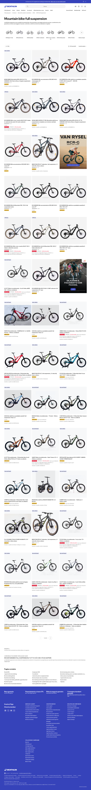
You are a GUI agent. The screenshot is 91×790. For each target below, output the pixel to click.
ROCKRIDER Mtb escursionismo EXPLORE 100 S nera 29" (44, 206)
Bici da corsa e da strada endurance (13, 683)
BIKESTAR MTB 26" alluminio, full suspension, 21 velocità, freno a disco (45, 540)
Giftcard (84, 10)
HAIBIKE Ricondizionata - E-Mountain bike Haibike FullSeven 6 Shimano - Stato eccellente (73, 625)
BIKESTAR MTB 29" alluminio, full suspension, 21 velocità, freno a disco (45, 165)
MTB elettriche (19, 37)
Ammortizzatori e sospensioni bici (40, 675)
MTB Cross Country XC (50, 38)
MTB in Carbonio (40, 37)
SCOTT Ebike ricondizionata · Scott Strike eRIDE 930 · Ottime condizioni (17, 289)
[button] (25, 128)
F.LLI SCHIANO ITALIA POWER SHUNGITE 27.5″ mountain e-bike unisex (16, 540)
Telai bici (62, 681)
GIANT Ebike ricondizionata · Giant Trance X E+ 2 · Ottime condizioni (45, 458)
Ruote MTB (6, 672)
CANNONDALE (7, 655)
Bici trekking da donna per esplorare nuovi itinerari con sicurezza (47, 679)
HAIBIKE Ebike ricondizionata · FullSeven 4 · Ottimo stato (71, 500)
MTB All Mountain (61, 37)
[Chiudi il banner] (86, 2)
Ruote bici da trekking (9, 677)
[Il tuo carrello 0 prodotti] (85, 6)
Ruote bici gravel (8, 681)
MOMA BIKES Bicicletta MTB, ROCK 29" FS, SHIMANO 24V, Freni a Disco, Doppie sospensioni (73, 121)
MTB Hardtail (30, 37)
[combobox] (83, 46)
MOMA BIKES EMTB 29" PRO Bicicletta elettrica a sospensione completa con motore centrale (45, 121)
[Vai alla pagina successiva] (50, 638)
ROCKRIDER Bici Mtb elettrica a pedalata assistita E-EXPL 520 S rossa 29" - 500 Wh (73, 80)
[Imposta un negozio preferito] (75, 6)
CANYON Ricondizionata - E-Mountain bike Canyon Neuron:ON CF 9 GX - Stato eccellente (73, 416)
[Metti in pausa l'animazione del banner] (83, 2)
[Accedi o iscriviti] (82, 6)
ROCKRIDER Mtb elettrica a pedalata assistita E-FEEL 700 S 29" (72, 206)
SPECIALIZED (21, 655)
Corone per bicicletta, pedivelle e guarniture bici (15, 679)
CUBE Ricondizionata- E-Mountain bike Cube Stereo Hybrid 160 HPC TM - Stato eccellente (16, 625)
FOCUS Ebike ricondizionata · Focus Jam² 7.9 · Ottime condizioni (72, 540)
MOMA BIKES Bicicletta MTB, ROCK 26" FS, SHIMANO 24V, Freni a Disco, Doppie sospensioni (17, 80)
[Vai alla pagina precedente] (40, 638)
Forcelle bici (35, 674)
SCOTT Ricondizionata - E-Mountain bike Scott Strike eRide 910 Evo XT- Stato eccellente (17, 458)
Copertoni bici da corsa (65, 677)
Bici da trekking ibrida (9, 675)
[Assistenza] (78, 6)
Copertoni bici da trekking (10, 674)
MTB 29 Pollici (71, 37)
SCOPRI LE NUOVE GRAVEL (73, 165)
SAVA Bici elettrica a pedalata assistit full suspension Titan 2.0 (43, 331)
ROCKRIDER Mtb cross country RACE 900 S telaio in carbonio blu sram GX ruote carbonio (17, 121)
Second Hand (69, 10)
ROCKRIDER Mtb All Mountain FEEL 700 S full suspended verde (16, 206)
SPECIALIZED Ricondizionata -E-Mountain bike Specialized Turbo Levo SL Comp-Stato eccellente (17, 374)
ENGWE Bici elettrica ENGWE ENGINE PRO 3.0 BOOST (44, 500)
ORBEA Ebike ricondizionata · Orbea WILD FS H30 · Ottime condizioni (73, 331)
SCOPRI (73, 289)
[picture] (17, 63)
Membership (77, 10)
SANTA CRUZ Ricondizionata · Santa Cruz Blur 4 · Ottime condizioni (45, 582)
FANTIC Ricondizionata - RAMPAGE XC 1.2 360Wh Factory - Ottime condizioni (17, 331)
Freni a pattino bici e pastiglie (39, 683)
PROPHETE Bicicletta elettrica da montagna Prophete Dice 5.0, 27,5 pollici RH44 (16, 582)
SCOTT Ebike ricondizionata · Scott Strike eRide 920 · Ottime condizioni (73, 582)
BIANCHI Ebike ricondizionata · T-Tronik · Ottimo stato (45, 416)
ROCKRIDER (14, 655)
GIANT (26, 655)
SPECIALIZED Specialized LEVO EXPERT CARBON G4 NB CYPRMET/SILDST (73, 458)
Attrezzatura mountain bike (67, 675)
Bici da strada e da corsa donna (39, 677)
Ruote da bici (63, 679)
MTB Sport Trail (9, 37)
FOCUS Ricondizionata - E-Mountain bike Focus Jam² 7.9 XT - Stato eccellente (72, 374)
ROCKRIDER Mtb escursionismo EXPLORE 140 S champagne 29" (44, 80)
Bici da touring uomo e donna (67, 672)
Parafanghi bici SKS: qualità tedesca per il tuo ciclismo (45, 681)
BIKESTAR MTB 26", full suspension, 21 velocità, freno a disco (44, 374)
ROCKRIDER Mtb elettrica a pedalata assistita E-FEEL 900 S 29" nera (72, 247)
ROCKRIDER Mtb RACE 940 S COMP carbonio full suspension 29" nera (45, 289)
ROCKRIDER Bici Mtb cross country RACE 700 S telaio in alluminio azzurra (17, 247)
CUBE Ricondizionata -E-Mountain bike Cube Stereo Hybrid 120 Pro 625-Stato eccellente (16, 500)
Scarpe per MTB (36, 672)
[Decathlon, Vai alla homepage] (10, 6)
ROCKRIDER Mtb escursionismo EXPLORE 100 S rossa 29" (17, 165)
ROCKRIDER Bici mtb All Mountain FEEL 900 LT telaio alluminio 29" (44, 247)
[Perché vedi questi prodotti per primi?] (68, 46)
